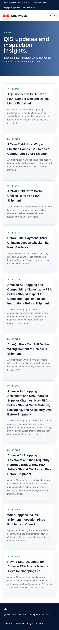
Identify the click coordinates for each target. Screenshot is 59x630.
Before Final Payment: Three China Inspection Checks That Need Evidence (28, 242)
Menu (52, 16)
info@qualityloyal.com (12, 8)
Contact (40, 623)
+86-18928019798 (29, 8)
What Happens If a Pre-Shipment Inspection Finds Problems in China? (26, 519)
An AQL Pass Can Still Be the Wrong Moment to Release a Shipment (28, 349)
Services (19, 623)
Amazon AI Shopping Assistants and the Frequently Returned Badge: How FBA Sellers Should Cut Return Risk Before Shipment (29, 465)
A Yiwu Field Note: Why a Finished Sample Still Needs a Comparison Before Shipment (28, 149)
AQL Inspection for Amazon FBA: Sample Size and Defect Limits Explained (28, 98)
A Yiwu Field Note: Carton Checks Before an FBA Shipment (25, 195)
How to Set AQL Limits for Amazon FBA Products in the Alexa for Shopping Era (27, 566)
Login (30, 623)
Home (9, 623)
